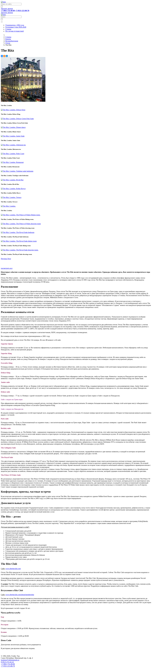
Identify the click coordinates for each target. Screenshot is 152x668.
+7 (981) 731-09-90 (8, 664)
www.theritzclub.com (13, 569)
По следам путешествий (14, 31)
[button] (4, 259)
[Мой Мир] (7, 56)
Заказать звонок (7, 8)
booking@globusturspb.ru (10, 660)
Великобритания (11, 41)
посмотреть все (6, 268)
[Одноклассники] (4, 56)
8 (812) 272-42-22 (7, 662)
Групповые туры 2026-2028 (15, 27)
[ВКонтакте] (2, 56)
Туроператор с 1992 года (14, 25)
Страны (8, 29)
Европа (8, 39)
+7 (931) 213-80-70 (8, 666)
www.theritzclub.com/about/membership (20, 595)
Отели (7, 43)
